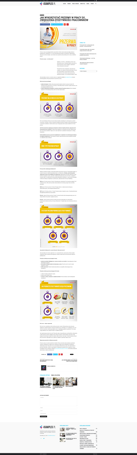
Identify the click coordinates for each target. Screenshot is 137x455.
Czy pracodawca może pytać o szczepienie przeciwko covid (58, 387)
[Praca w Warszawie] (71, 381)
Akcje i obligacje (83, 428)
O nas (41, 0)
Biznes (64, 3)
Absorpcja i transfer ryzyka (86, 441)
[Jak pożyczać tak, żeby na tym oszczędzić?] (62, 440)
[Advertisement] (68, 9)
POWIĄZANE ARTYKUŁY (45, 375)
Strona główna (42, 13)
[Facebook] (94, 1)
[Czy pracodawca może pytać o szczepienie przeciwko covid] (58, 381)
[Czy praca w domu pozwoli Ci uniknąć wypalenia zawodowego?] (62, 435)
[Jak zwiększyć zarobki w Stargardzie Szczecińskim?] (46, 381)
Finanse (69, 3)
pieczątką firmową (68, 77)
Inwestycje (82, 3)
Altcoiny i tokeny (83, 436)
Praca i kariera (75, 3)
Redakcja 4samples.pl (51, 366)
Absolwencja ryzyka (84, 438)
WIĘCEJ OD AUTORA (55, 375)
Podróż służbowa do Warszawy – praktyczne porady (71, 429)
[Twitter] (96, 1)
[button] (96, 3)
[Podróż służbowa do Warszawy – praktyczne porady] (62, 430)
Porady (92, 3)
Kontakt (47, 0)
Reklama (44, 0)
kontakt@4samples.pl (51, 435)
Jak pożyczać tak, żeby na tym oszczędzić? (71, 439)
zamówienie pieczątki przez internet (61, 348)
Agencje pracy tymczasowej (85, 440)
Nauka (88, 3)
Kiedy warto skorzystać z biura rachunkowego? (46, 361)
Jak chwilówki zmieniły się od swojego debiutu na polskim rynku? (69, 361)
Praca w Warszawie (69, 386)
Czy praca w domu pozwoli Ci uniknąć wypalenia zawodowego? (71, 434)
